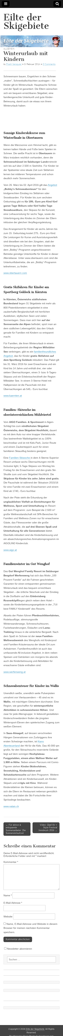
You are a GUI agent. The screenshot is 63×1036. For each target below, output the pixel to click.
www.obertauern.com (15, 273)
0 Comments (49, 64)
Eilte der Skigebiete (26, 21)
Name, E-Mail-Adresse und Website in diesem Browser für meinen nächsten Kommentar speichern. (30, 928)
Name (8, 895)
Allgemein (9, 49)
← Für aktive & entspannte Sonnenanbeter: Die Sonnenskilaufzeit (16, 829)
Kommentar (11, 862)
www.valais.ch (11, 806)
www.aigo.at (10, 550)
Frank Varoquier (14, 64)
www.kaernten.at (13, 395)
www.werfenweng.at (15, 671)
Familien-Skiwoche (20, 457)
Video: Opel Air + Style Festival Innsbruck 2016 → (48, 828)
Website (8, 916)
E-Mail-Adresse (13, 902)
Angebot (52, 185)
